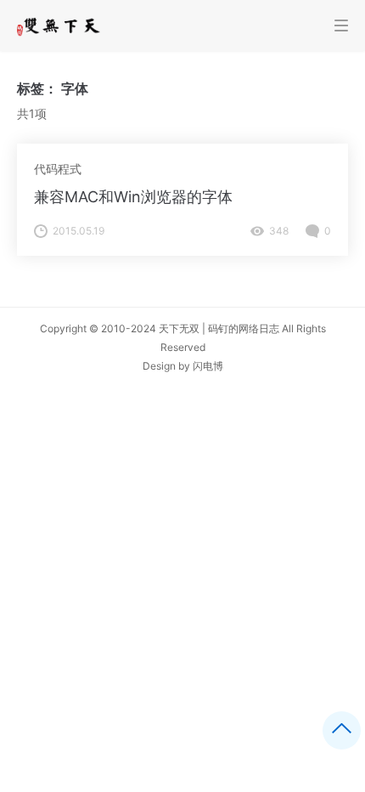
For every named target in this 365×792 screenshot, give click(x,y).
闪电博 (208, 365)
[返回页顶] (342, 730)
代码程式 (57, 168)
